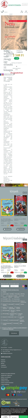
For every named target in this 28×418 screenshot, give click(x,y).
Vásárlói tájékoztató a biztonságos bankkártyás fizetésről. (14, 399)
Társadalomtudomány (13, 320)
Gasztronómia (17, 299)
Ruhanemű (10, 317)
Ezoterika (5, 299)
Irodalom (17, 304)
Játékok (22, 304)
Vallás (21, 323)
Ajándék (11, 16)
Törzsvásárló (12, 32)
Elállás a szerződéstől (6, 377)
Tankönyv (5, 320)
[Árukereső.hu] (6, 403)
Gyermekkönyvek (6, 301)
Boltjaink (3, 359)
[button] (4, 11)
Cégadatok (3, 365)
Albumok (17, 293)
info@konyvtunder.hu (7, 353)
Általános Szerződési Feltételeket (19, 327)
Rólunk (2, 363)
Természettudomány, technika (7, 324)
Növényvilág (5, 313)
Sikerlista (11, 25)
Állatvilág (23, 293)
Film (10, 299)
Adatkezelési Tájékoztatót (8, 329)
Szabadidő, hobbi (22, 317)
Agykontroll (5, 293)
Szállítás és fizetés (14, 27)
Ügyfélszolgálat (4, 379)
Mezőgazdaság (6, 310)
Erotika (22, 295)
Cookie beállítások (5, 384)
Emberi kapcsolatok (16, 296)
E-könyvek (4, 296)
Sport (15, 317)
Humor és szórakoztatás (23, 301)
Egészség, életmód (10, 296)
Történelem (15, 323)
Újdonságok (12, 18)
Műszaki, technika (12, 311)
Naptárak (18, 310)
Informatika (10, 304)
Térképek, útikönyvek (22, 321)
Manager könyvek (18, 308)
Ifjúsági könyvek (4, 305)
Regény (4, 317)
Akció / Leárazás (13, 21)
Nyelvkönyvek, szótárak (13, 314)
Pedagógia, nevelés (20, 314)
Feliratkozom (14, 333)
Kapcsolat (11, 30)
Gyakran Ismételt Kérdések (7, 382)
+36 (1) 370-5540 (6, 351)
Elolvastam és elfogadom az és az (14, 328)
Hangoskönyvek (15, 301)
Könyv (11, 14)
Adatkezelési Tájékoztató (6, 375)
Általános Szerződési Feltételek (8, 373)
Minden (4, 291)
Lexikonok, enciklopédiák (11, 308)
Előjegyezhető (13, 23)
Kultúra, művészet (5, 308)
